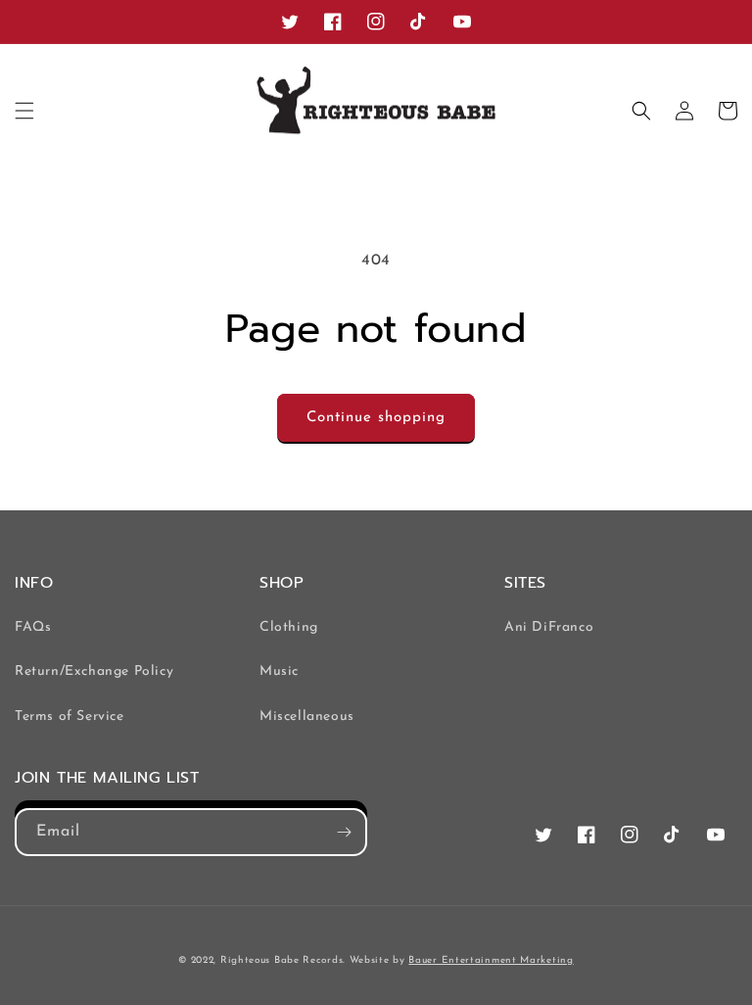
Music (279, 671)
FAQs (33, 627)
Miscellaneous (306, 716)
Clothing (288, 627)
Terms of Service (69, 716)
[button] (24, 110)
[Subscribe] (343, 832)
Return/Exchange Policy (94, 671)
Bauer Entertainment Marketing (490, 960)
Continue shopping (376, 417)
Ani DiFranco (548, 627)
